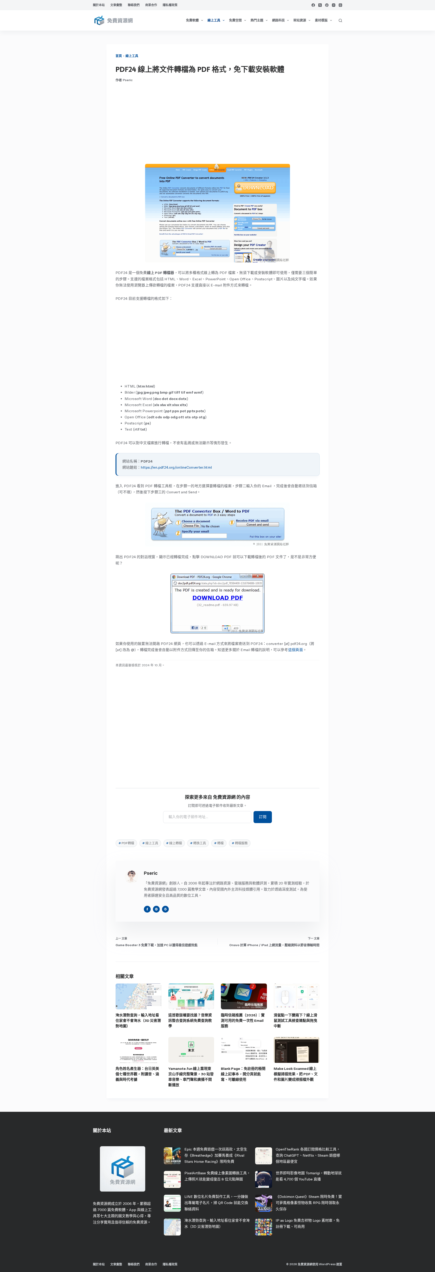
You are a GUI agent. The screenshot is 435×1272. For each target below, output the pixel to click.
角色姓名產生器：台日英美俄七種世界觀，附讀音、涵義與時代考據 (137, 1074)
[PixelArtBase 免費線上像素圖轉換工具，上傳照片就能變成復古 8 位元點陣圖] (172, 1179)
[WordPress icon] (165, 909)
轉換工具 (198, 843)
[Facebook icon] (147, 909)
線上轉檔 (174, 843)
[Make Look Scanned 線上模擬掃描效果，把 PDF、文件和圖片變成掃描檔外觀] (297, 1050)
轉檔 (219, 843)
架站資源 (299, 20)
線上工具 (214, 20)
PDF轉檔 (126, 843)
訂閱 (262, 817)
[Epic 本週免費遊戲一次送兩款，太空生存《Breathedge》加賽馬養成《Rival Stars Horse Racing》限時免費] (172, 1155)
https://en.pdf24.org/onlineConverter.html (176, 467)
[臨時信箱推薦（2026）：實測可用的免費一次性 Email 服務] (244, 996)
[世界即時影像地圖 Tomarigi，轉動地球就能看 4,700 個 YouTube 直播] (263, 1179)
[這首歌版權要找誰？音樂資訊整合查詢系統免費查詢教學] (191, 996)
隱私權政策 (170, 5)
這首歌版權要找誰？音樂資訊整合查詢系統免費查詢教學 (190, 1020)
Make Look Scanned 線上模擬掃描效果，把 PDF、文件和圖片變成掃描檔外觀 (296, 1074)
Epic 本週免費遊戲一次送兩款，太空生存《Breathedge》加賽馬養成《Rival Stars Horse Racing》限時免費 (215, 1155)
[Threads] (340, 5)
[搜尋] (340, 20)
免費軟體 (192, 20)
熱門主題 (257, 20)
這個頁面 (295, 650)
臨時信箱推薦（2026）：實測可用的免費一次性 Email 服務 (243, 1020)
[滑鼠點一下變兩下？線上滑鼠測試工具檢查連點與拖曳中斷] (297, 996)
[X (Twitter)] (320, 5)
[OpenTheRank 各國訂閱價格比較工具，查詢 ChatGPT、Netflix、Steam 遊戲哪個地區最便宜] (263, 1155)
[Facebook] (313, 5)
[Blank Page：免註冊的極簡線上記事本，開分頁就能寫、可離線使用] (244, 1050)
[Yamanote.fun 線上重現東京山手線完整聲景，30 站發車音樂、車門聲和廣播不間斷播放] (191, 1050)
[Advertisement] (217, 123)
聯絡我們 (134, 5)
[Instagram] (333, 5)
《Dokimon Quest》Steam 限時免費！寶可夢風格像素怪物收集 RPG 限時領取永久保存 (309, 1202)
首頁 (119, 56)
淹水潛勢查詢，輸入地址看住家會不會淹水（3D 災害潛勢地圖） (138, 1020)
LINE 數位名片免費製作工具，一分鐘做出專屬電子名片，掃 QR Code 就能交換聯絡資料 (216, 1202)
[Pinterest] (327, 5)
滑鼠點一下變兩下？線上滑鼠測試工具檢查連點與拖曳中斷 (295, 1020)
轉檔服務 (240, 843)
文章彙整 (116, 5)
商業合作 (151, 5)
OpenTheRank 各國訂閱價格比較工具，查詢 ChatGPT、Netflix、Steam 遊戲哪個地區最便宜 (308, 1155)
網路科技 (278, 20)
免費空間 (235, 20)
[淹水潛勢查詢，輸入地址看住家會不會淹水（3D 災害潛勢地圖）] (139, 996)
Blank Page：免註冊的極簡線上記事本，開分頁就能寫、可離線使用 (243, 1074)
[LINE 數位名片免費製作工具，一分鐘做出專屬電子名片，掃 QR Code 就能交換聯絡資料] (172, 1203)
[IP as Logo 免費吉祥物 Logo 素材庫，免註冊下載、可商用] (263, 1227)
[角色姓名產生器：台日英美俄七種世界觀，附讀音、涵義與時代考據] (139, 1050)
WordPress (327, 1264)
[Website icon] (156, 909)
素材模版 (321, 20)
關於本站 (99, 5)
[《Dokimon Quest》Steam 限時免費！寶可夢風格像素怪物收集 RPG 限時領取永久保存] (263, 1203)
